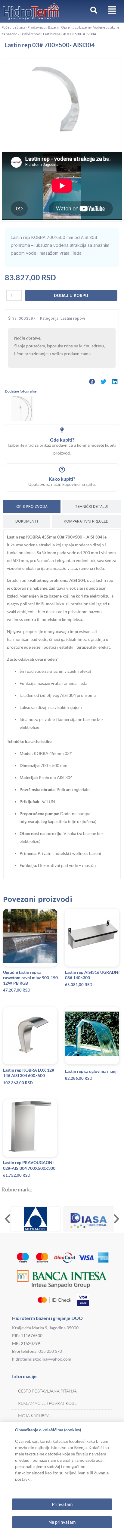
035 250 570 (50, 1351)
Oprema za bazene (76, 27)
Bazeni (53, 27)
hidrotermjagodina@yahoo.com (41, 1359)
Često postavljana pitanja (47, 1390)
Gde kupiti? (62, 439)
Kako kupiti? (62, 479)
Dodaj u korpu (71, 295)
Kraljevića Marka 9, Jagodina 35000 (45, 1327)
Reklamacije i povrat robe (47, 1403)
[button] (92, 381)
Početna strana (13, 27)
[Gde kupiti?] (62, 430)
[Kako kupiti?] (62, 470)
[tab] (31, 506)
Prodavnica (36, 27)
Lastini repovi (30, 34)
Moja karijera (34, 1415)
